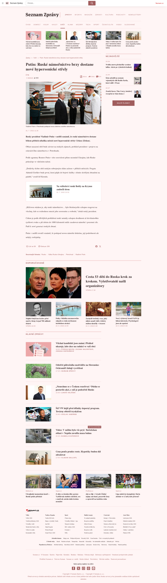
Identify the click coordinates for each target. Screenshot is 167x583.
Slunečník (81, 541)
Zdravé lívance (88, 524)
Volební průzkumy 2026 (32, 521)
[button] (33, 35)
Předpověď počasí (75, 538)
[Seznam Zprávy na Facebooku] (73, 568)
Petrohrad (69, 254)
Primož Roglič (49, 530)
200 (100, 76)
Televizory (104, 544)
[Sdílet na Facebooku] (96, 246)
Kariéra (52, 555)
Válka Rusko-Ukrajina (56, 254)
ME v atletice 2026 (70, 527)
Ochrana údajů (89, 555)
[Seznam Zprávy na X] (78, 568)
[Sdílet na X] (100, 246)
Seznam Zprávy (68, 371)
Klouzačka (88, 541)
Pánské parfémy (122, 544)
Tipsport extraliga (69, 524)
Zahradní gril (110, 541)
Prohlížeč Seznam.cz (46, 559)
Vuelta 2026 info (49, 518)
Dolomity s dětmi (108, 533)
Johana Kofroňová (65, 351)
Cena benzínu (94, 538)
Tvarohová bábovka (89, 527)
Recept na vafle (88, 530)
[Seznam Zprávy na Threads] (88, 568)
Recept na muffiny (89, 521)
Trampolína (75, 541)
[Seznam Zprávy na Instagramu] (83, 568)
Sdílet (93, 76)
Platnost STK (126, 533)
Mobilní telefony (58, 544)
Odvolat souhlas (104, 559)
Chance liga (68, 518)
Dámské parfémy (80, 544)
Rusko (43, 254)
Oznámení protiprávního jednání (122, 555)
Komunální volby (30, 533)
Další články (123, 103)
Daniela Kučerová (70, 436)
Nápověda (59, 555)
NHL (66, 533)
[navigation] (3, 3)
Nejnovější (113, 56)
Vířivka (117, 541)
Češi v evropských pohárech (106, 538)
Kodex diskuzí (84, 559)
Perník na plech (88, 533)
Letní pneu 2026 (127, 518)
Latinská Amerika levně (110, 530)
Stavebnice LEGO (69, 544)
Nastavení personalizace (118, 559)
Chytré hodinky (112, 544)
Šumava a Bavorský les (110, 524)
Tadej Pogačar (49, 527)
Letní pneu (89, 544)
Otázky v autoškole (128, 530)
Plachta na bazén (65, 541)
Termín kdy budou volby (32, 527)
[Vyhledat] (92, 3)
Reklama (80, 555)
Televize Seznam (59, 559)
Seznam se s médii (72, 559)
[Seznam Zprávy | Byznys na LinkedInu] (93, 568)
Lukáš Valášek (68, 392)
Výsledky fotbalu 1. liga (71, 521)
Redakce (73, 555)
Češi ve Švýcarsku (109, 527)
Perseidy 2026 (85, 538)
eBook (85, 76)
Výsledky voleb (30, 524)
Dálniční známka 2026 (129, 521)
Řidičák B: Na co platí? (129, 527)
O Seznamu (44, 555)
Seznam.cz (159, 3)
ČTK (27, 75)
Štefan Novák (68, 349)
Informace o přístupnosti (103, 555)
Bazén (58, 541)
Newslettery (94, 559)
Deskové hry (96, 544)
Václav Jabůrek (69, 414)
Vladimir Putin (80, 254)
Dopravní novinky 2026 (129, 524)
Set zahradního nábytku (99, 541)
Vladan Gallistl (69, 458)
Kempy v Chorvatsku (109, 518)
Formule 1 (67, 530)
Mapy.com (66, 538)
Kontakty (67, 555)
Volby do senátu (30, 530)
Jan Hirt (47, 524)
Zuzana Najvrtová (84, 349)
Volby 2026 (29, 518)
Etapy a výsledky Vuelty (51, 521)
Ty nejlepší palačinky (89, 518)
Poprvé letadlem (108, 521)
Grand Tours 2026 (50, 533)
